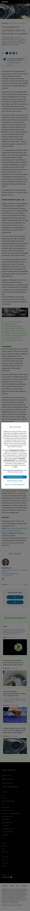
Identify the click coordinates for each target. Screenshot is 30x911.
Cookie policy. (19, 472)
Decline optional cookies (15, 481)
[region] (15, 455)
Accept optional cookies (15, 477)
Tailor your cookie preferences (15, 484)
